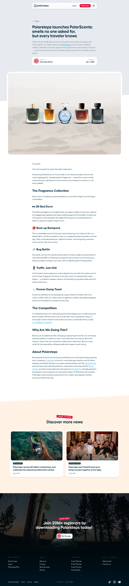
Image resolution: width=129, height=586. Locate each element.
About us (43, 561)
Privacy (29, 582)
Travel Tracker (76, 567)
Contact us (107, 564)
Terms (23, 582)
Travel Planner (90, 363)
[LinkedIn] (119, 582)
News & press (44, 567)
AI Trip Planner (76, 564)
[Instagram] (114, 582)
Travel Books (76, 369)
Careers (43, 564)
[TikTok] (109, 582)
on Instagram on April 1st (42, 322)
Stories (42, 570)
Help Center (107, 561)
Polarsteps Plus (13, 567)
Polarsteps (66, 44)
